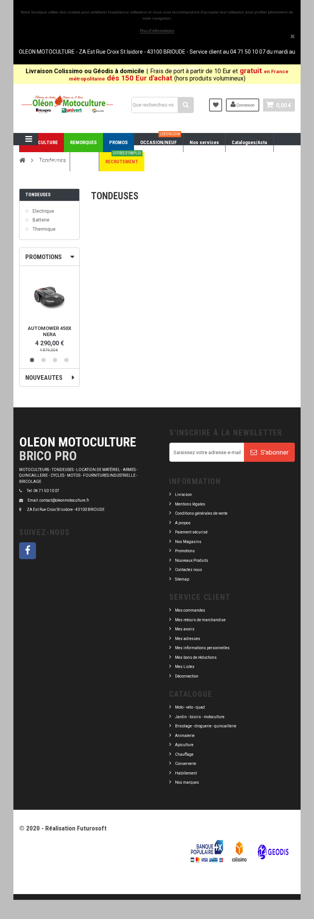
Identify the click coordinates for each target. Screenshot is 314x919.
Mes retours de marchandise (200, 620)
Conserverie (185, 763)
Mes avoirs (185, 629)
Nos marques (187, 782)
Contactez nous (188, 570)
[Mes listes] (215, 105)
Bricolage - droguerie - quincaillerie (205, 726)
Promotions (185, 551)
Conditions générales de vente (201, 513)
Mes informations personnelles (202, 648)
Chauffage (184, 754)
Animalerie (185, 736)
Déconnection (186, 676)
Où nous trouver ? (44, 161)
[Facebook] (27, 550)
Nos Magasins (188, 542)
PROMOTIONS (43, 257)
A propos (183, 523)
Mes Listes (185, 667)
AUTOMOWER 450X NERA (49, 331)
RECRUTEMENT (123, 158)
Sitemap (182, 579)
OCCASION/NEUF (160, 139)
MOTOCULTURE (41, 142)
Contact (84, 161)
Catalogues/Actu (249, 142)
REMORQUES (83, 142)
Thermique (43, 229)
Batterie (40, 220)
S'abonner (274, 452)
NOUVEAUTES (43, 377)
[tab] (49, 257)
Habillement (186, 773)
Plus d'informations (157, 31)
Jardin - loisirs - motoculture (199, 717)
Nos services (204, 142)
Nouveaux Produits (191, 560)
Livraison (183, 494)
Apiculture (184, 745)
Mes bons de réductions (196, 657)
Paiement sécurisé (191, 532)
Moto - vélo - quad (190, 707)
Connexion (245, 105)
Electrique (42, 211)
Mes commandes (190, 610)
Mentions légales (190, 504)
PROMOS (118, 142)
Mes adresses (187, 639)
